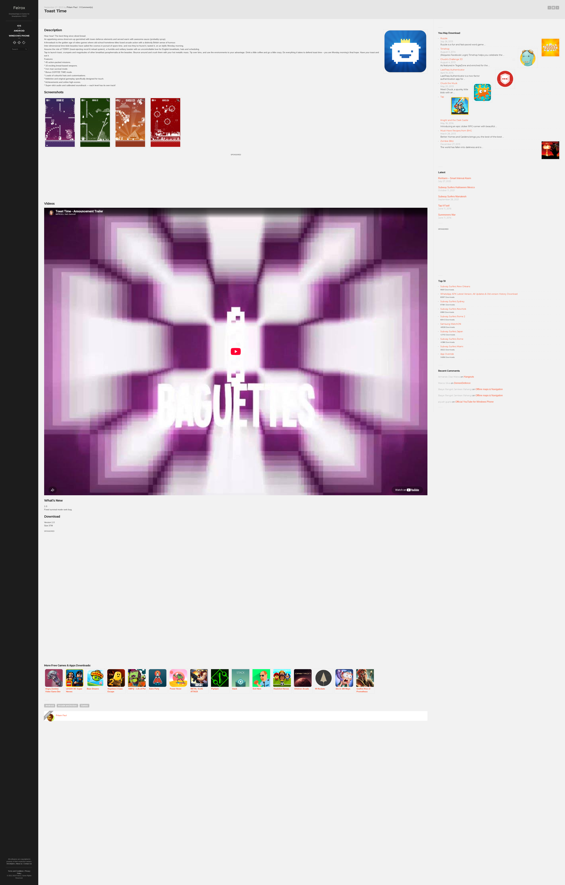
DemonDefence (462, 383)
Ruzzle (443, 38)
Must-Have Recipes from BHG (456, 130)
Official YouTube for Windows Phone (474, 401)
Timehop (444, 49)
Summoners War (447, 214)
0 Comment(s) (86, 7)
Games (84, 705)
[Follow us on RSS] (19, 42)
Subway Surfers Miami (451, 346)
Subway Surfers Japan (451, 331)
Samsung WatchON (450, 324)
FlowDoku (549, 7)
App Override (447, 354)
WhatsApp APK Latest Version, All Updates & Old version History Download (478, 294)
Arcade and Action (67, 705)
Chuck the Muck (448, 83)
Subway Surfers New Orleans (455, 286)
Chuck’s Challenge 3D (451, 59)
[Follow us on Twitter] (23, 42)
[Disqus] (235, 765)
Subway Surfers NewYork (453, 309)
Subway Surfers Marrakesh (452, 196)
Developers (11, 864)
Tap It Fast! (443, 205)
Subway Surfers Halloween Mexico (456, 187)
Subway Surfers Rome (451, 339)
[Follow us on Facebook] (14, 42)
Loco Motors (557, 7)
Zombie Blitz (447, 141)
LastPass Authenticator (452, 69)
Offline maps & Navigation (489, 389)
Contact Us (28, 864)
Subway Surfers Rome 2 (452, 316)
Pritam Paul (72, 7)
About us (19, 864)
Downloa (51, 516)
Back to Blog (553, 7)
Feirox (19, 8)
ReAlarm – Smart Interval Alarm (454, 178)
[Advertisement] (236, 176)
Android (50, 705)
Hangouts (469, 376)
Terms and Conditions (16, 871)
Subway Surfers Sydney (452, 301)
